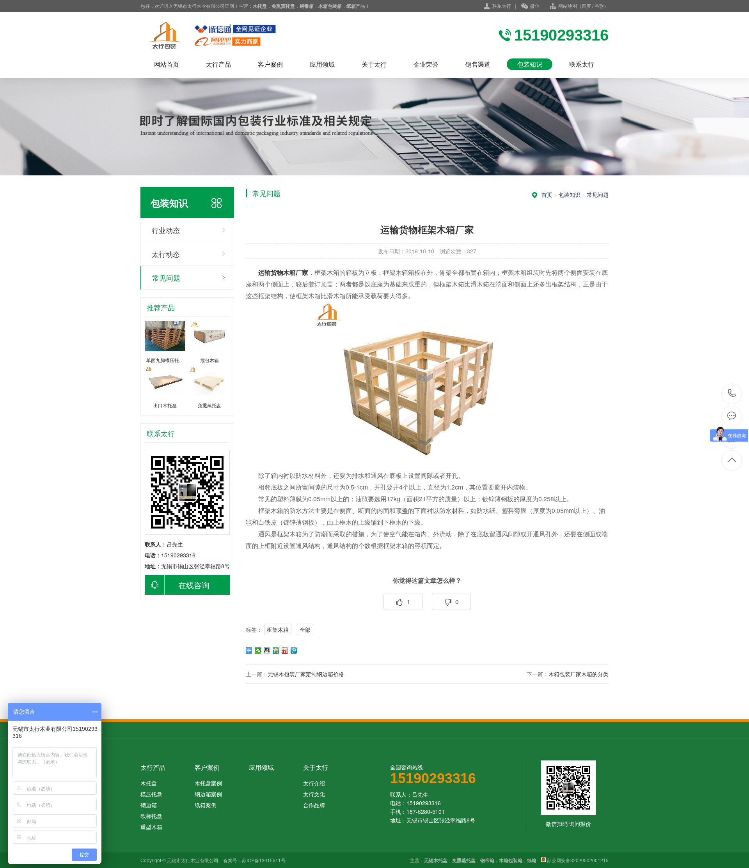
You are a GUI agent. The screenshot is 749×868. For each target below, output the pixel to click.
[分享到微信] (258, 650)
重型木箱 (151, 826)
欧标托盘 (151, 816)
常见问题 (166, 277)
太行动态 (166, 254)
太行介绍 (314, 783)
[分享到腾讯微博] (294, 650)
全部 (305, 629)
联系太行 (501, 5)
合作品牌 (314, 805)
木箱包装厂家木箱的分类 (578, 674)
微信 (535, 5)
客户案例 (270, 64)
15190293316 (732, 394)
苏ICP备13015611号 (264, 860)
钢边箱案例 (208, 794)
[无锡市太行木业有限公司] (226, 35)
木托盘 (148, 783)
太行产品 (218, 64)
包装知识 (529, 64)
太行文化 (314, 794)
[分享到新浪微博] (285, 650)
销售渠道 (477, 64)
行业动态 (166, 230)
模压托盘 (151, 794)
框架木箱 (278, 629)
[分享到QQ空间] (276, 650)
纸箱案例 (206, 805)
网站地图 (567, 5)
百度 (586, 5)
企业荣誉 (426, 64)
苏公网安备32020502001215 (578, 860)
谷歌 (599, 5)
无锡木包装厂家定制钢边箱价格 (306, 674)
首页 (546, 194)
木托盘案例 (208, 783)
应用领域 (322, 64)
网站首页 (166, 64)
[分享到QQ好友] (267, 650)
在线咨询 (193, 584)
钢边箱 (148, 805)
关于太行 (374, 64)
